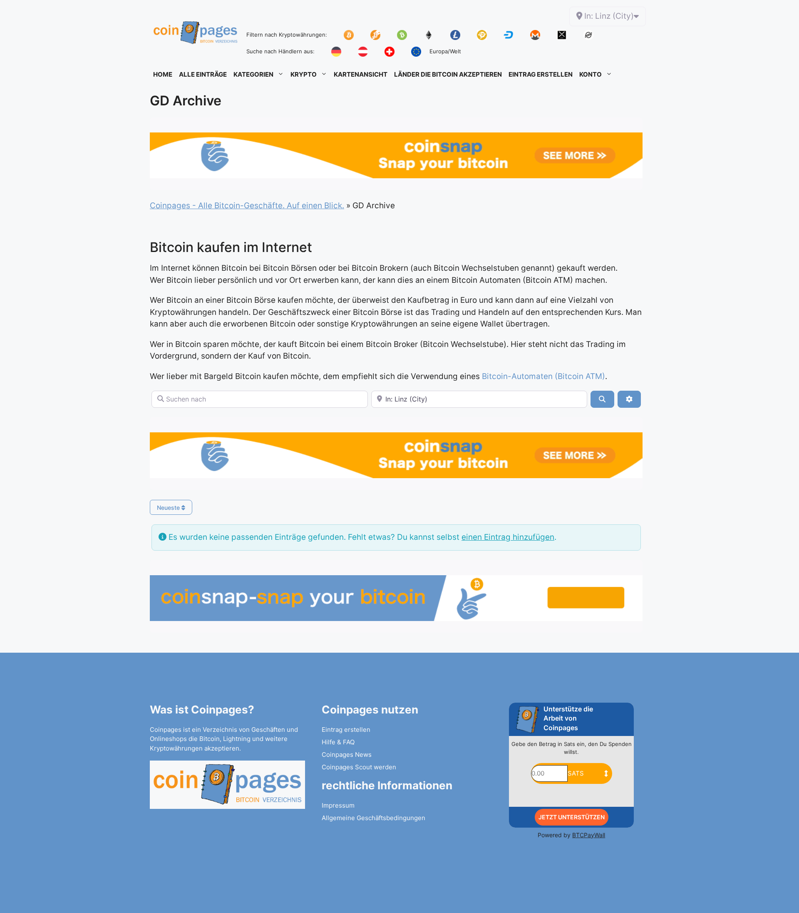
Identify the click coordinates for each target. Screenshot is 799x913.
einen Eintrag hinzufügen (508, 537)
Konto (590, 74)
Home (162, 74)
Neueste (169, 507)
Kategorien (253, 74)
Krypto (303, 74)
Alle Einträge (203, 74)
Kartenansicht (360, 74)
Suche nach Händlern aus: (280, 51)
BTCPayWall (588, 834)
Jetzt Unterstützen (571, 817)
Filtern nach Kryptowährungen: (286, 34)
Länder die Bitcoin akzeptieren (448, 74)
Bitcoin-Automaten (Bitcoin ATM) (543, 376)
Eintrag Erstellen (541, 74)
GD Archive (185, 100)
